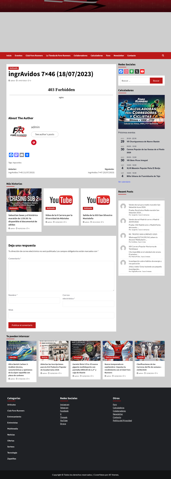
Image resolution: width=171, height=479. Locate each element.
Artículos (11, 404)
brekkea (134, 242)
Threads (63, 417)
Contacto (131, 55)
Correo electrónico (69, 297)
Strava (63, 423)
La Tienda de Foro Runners (58, 55)
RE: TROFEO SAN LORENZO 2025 (143, 234)
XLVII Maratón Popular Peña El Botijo (143, 168)
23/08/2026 (150, 373)
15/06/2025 (59, 222)
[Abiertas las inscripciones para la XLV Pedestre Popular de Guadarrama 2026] (53, 351)
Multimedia (14, 68)
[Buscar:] (135, 81)
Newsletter (119, 55)
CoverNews (99, 474)
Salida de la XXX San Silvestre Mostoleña (97, 217)
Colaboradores (80, 55)
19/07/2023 (22, 81)
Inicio (8, 55)
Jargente (135, 215)
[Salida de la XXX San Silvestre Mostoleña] (98, 200)
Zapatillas (13, 357)
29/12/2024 (96, 222)
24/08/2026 (118, 376)
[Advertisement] (85, 32)
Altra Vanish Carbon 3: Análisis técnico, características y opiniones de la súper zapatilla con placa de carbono (20, 370)
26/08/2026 (54, 373)
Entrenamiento (14, 416)
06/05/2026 (22, 228)
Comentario (14, 258)
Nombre (13, 295)
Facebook (64, 411)
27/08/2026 (22, 379)
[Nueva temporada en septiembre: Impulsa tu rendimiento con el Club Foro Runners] (118, 351)
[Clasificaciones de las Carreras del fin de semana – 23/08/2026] (150, 351)
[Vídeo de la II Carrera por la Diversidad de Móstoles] (61, 200)
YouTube (64, 420)
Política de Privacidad (122, 420)
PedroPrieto (136, 257)
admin (13, 81)
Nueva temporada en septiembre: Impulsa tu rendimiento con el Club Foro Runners (117, 368)
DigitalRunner (136, 271)
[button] (163, 55)
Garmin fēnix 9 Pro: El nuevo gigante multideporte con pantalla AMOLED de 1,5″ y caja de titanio (85, 368)
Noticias (44, 357)
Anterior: (21, 171)
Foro (108, 55)
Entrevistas (12, 422)
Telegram (64, 407)
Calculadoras (97, 55)
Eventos (18, 55)
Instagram (64, 404)
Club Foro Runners (34, 55)
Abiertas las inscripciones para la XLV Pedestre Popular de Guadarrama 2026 (53, 367)
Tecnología (77, 357)
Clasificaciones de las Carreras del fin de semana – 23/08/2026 (149, 367)
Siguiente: (101, 171)
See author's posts (44, 134)
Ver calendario (124, 181)
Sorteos (10, 446)
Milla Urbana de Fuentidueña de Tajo (143, 176)
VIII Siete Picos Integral (137, 160)
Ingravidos (17, 162)
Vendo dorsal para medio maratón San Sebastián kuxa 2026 (144, 205)
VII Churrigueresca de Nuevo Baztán (143, 141)
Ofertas (10, 440)
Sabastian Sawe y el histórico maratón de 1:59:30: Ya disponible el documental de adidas (23, 220)
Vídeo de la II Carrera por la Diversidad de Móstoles (59, 217)
